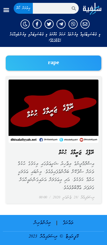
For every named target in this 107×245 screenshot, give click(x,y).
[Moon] (25, 24)
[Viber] (73, 24)
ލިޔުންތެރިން (42, 223)
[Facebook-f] (37, 24)
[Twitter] (49, 24)
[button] (6, 10)
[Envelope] (85, 24)
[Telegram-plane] (61, 24)
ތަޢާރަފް (68, 223)
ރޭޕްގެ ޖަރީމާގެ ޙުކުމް (76, 152)
